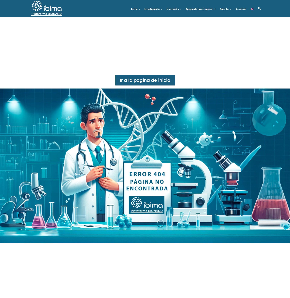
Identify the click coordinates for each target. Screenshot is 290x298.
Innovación (172, 9)
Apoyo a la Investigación (199, 9)
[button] (259, 12)
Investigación (152, 9)
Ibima (134, 9)
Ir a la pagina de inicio (145, 80)
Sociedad (240, 9)
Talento (224, 9)
